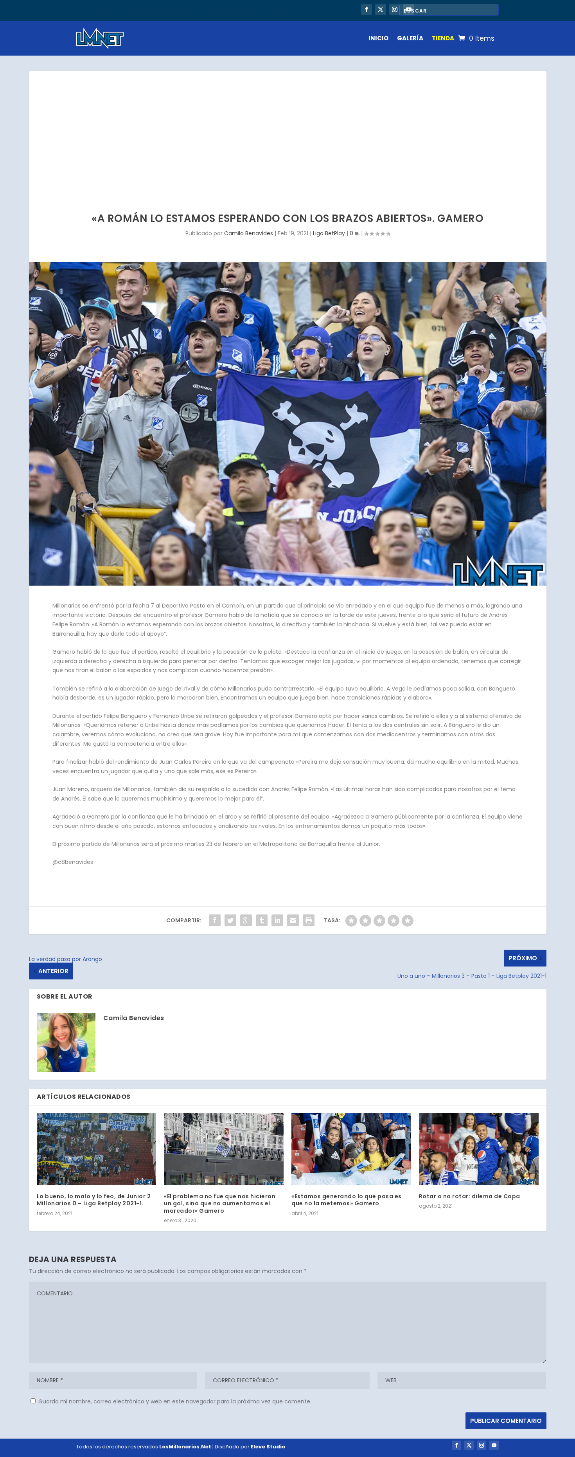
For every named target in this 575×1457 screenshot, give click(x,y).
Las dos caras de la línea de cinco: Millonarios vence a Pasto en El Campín (192, 10)
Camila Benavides (248, 233)
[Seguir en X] (380, 9)
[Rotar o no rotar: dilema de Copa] (479, 1149)
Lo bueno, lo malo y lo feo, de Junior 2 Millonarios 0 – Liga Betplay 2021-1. (94, 1199)
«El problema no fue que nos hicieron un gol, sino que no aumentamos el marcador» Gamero (219, 1203)
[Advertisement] (287, 130)
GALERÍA (410, 38)
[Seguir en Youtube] (494, 1445)
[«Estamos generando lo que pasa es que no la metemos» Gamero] (351, 1149)
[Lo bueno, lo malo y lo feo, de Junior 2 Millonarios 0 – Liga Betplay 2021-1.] (96, 1149)
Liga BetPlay (329, 233)
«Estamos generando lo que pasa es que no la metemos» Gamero (346, 1199)
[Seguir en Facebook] (366, 9)
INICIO (378, 38)
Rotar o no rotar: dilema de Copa (469, 1196)
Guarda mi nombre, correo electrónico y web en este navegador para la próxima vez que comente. (174, 1401)
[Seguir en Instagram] (394, 9)
